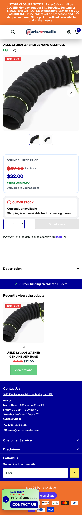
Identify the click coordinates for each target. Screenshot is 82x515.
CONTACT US (24, 504)
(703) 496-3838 (17, 424)
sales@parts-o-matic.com (23, 430)
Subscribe (74, 473)
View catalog (5, 32)
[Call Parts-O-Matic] (6, 499)
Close (77, 12)
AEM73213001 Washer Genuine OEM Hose (23, 354)
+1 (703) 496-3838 (24, 498)
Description (12, 269)
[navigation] (34, 139)
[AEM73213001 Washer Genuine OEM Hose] (23, 322)
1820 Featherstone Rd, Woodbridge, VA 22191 (28, 394)
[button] (71, 93)
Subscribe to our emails (19, 464)
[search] (13, 32)
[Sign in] (69, 32)
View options (23, 370)
